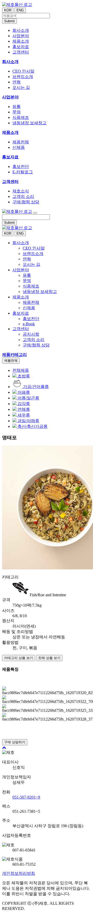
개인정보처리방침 (18, 873)
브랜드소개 (22, 76)
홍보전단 (20, 166)
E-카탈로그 (22, 172)
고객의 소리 (23, 196)
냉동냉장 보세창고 (29, 123)
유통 (16, 106)
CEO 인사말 (23, 71)
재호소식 (20, 191)
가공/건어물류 (35, 386)
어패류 (23, 392)
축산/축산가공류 (32, 426)
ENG (20, 10)
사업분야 (10, 97)
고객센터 (10, 181)
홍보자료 (10, 157)
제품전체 (20, 142)
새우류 (23, 415)
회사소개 (10, 61)
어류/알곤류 (28, 398)
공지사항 (31, 334)
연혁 (16, 82)
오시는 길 (21, 87)
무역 (16, 112)
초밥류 (23, 376)
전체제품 (20, 370)
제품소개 (10, 132)
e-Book (29, 324)
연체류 (23, 409)
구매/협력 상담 (25, 202)
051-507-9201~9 (26, 797)
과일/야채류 (28, 421)
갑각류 (23, 403)
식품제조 (20, 117)
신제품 (18, 147)
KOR (7, 10)
